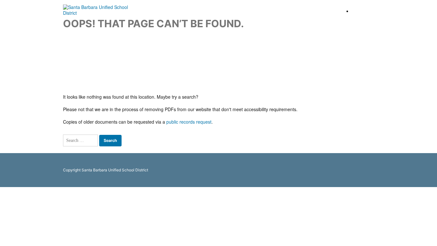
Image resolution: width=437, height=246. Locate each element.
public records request (188, 122)
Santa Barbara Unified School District (394, 11)
